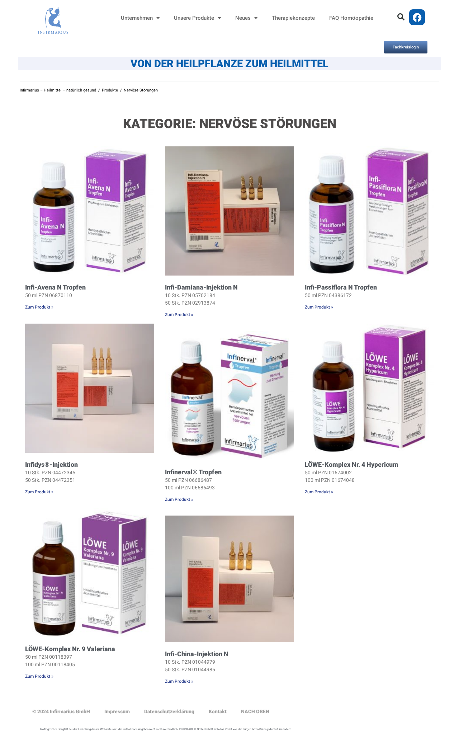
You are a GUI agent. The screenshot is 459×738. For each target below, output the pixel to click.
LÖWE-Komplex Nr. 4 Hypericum (351, 464)
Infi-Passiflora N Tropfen (341, 287)
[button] (401, 17)
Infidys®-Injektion (51, 464)
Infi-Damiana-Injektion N (201, 287)
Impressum (117, 711)
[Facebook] (417, 17)
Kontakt (218, 711)
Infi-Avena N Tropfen (55, 287)
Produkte (110, 90)
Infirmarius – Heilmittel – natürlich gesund (58, 90)
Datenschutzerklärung (169, 711)
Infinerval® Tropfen (193, 472)
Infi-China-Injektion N (196, 654)
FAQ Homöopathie (351, 18)
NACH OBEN (255, 711)
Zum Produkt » (39, 307)
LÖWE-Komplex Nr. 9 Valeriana (70, 649)
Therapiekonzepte (293, 18)
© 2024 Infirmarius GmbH (61, 711)
